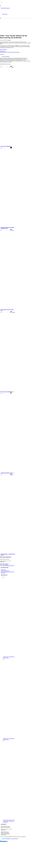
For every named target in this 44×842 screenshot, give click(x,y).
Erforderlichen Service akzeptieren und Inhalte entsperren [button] (9, 52)
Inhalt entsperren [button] (3, 51)
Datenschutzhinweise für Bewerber (7, 571)
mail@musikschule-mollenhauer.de (8, 565)
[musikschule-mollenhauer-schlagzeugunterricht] (15, 18)
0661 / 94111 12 (5, 563)
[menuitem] (23, 838)
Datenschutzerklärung (5, 570)
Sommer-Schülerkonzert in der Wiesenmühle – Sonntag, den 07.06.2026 (9, 821)
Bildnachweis (3, 569)
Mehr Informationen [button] (3, 49)
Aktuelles (9, 40)
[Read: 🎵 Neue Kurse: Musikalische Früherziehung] (4, 577)
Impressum (3, 572)
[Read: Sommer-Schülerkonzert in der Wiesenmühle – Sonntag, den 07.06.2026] (4, 740)
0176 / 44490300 (5, 564)
